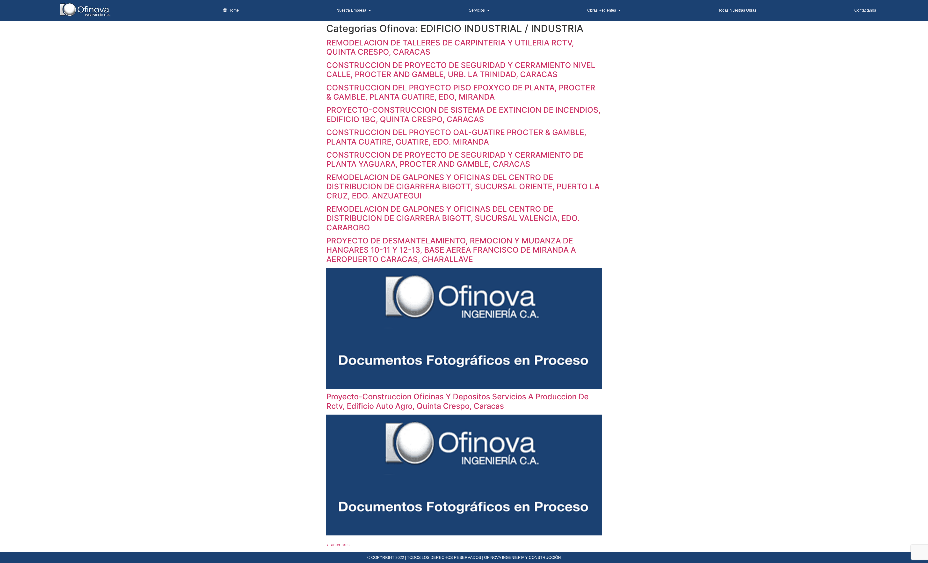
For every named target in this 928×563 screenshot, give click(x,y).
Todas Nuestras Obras (737, 10)
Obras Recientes (601, 10)
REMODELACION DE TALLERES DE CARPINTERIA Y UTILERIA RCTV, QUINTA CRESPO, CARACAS (450, 47)
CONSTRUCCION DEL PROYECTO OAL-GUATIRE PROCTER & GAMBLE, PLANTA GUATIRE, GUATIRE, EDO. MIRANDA (456, 137)
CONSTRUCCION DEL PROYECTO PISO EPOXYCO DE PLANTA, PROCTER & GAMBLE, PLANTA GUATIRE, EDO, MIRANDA (460, 92)
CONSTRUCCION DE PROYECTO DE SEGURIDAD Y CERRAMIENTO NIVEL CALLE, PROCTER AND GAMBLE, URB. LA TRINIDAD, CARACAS (460, 69)
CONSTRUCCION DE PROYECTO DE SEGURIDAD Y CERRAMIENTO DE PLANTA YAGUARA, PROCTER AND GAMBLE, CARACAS (454, 159)
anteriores (337, 544)
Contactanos (865, 10)
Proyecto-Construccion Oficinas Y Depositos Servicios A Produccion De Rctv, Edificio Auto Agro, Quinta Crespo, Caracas (457, 401)
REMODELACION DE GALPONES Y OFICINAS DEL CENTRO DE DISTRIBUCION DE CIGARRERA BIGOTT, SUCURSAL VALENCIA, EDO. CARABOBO (453, 218)
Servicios (477, 10)
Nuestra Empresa (351, 10)
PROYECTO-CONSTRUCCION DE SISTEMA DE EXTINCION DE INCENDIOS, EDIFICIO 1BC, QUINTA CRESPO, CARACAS (463, 114)
